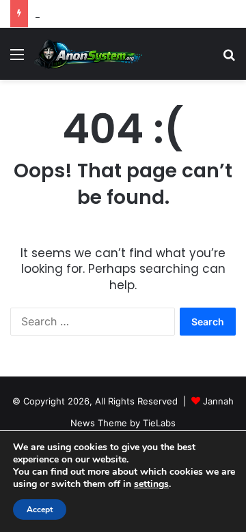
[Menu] (17, 59)
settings (151, 484)
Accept (40, 509)
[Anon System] (89, 54)
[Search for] (229, 59)
